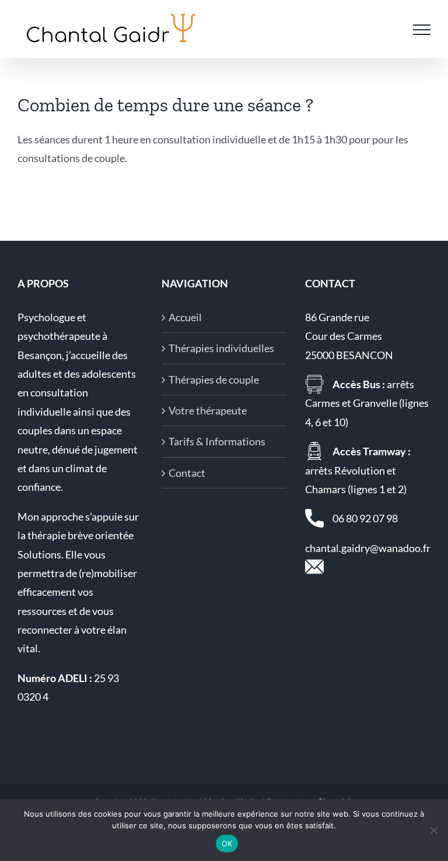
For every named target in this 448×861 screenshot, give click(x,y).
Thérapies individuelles (221, 348)
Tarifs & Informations (217, 441)
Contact (187, 472)
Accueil (185, 317)
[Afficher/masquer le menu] (422, 29)
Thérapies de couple (214, 379)
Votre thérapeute (208, 410)
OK (227, 843)
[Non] (433, 830)
